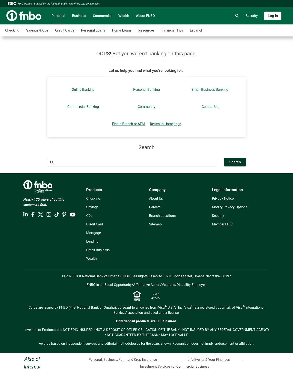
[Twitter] (40, 215)
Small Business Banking (210, 90)
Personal (58, 16)
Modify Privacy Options (229, 207)
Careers (154, 207)
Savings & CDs (37, 30)
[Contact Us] (212, 15)
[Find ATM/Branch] (200, 15)
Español (196, 30)
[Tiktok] (56, 215)
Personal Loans (93, 30)
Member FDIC (222, 224)
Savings (92, 207)
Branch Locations (162, 216)
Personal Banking (146, 90)
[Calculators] (224, 15)
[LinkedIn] (25, 215)
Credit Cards (64, 30)
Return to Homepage (165, 124)
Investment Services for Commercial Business (174, 366)
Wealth (123, 16)
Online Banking (83, 90)
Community (146, 107)
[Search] (236, 15)
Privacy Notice (223, 198)
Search (235, 162)
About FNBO (145, 16)
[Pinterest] (64, 215)
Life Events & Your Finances (209, 360)
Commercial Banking (83, 107)
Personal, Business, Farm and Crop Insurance (123, 360)
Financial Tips (172, 30)
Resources (146, 30)
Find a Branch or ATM (128, 124)
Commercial (102, 16)
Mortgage (93, 233)
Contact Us (210, 107)
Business (79, 16)
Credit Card (94, 224)
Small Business (98, 250)
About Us (156, 198)
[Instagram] (49, 215)
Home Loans (121, 30)
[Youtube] (73, 215)
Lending (92, 241)
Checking (12, 30)
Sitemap (155, 224)
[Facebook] (33, 215)
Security (252, 16)
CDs (89, 216)
